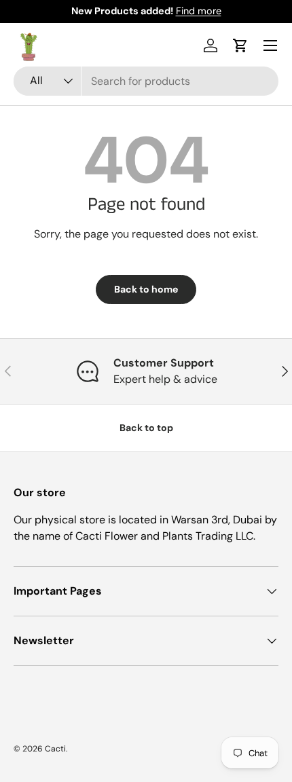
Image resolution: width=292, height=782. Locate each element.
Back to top (146, 428)
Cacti (55, 748)
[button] (240, 45)
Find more (198, 11)
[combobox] (146, 81)
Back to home (146, 289)
